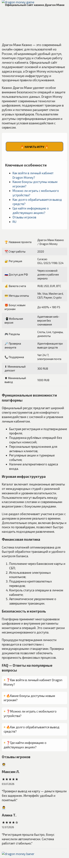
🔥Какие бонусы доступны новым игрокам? (29, 698)
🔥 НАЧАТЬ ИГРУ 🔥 (34, 146)
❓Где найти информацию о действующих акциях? (25, 745)
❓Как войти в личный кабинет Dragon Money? (33, 682)
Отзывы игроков (24, 217)
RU (14, 221)
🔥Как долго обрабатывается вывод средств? (31, 729)
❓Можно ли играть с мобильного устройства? (30, 713)
